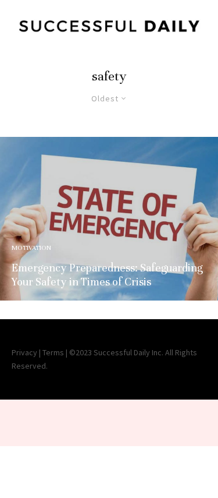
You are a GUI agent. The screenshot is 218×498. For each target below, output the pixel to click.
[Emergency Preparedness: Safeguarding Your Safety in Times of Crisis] (109, 219)
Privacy (24, 352)
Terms (53, 352)
